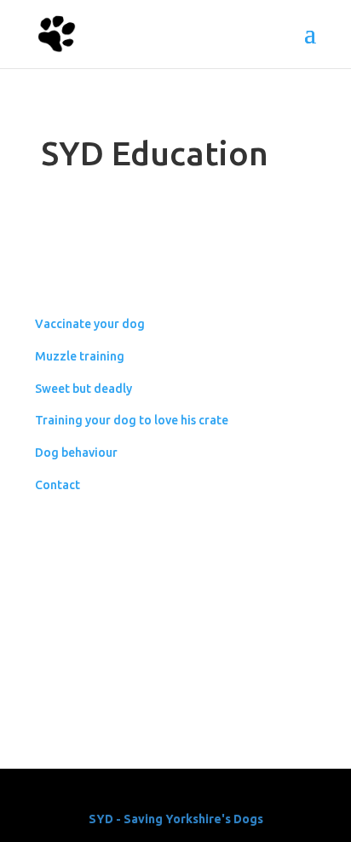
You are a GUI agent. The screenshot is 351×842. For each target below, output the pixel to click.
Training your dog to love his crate (131, 420)
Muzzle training (79, 356)
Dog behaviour (76, 452)
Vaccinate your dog (90, 324)
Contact (57, 485)
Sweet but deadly (83, 388)
